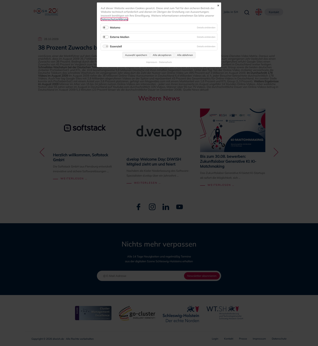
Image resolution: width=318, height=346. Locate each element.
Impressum (151, 62)
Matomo (115, 27)
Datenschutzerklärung (114, 19)
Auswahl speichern (136, 55)
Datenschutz (165, 62)
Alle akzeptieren (162, 55)
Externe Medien (119, 37)
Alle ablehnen (185, 55)
